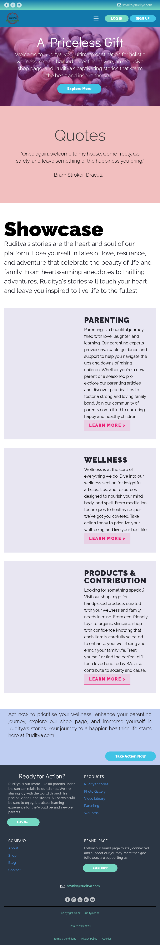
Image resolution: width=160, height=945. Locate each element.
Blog (12, 863)
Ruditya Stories (96, 784)
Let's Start (23, 822)
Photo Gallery (95, 791)
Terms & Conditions (65, 938)
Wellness (91, 813)
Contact (14, 870)
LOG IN (116, 18)
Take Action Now (130, 756)
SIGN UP (143, 18)
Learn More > (107, 425)
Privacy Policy (89, 938)
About (13, 848)
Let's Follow (100, 868)
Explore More (79, 88)
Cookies (106, 938)
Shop (12, 856)
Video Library (94, 799)
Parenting (91, 806)
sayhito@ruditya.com (137, 5)
